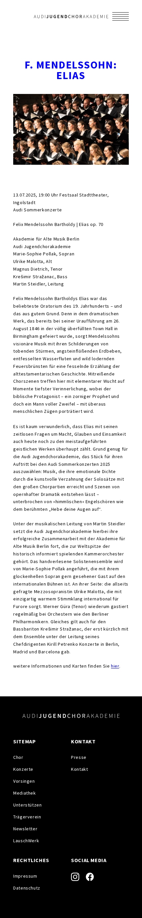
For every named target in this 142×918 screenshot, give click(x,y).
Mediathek (24, 793)
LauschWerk (26, 841)
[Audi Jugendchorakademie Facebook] (90, 877)
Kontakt (79, 769)
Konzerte (23, 769)
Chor (18, 757)
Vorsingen (24, 781)
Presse (79, 757)
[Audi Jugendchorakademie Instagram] (75, 877)
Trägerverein (27, 817)
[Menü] (120, 16)
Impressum (25, 876)
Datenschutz (26, 888)
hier (115, 666)
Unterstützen (27, 805)
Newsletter (25, 829)
